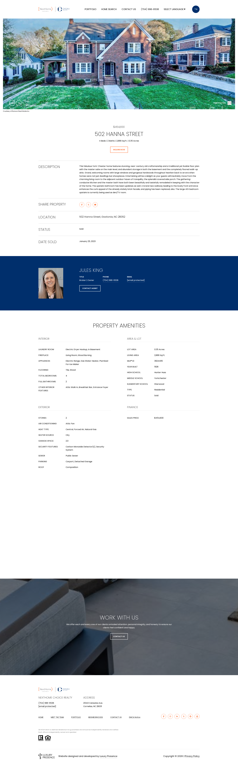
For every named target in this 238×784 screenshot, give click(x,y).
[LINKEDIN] (177, 716)
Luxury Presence (108, 756)
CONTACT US (116, 717)
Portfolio (90, 9)
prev (12, 103)
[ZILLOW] (197, 716)
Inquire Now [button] (119, 149)
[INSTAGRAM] (170, 716)
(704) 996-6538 (150, 9)
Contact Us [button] (119, 636)
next (19, 103)
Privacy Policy (192, 756)
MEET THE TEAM (57, 717)
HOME (40, 717)
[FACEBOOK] (163, 716)
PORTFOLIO (76, 717)
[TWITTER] (183, 716)
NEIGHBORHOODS (95, 717)
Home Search (109, 9)
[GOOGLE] (190, 716)
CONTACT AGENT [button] (90, 288)
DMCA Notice (134, 717)
